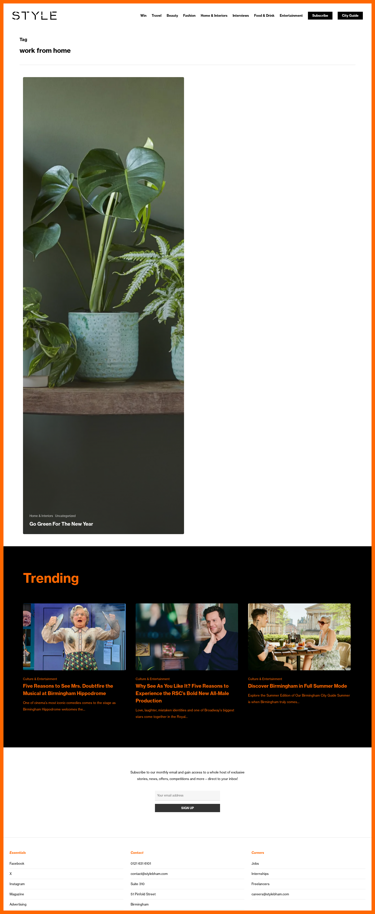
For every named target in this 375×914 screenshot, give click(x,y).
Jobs (255, 863)
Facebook (17, 863)
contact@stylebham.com (149, 874)
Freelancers (261, 884)
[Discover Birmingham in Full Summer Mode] (299, 654)
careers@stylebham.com (270, 894)
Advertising (18, 904)
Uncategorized (65, 516)
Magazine (17, 894)
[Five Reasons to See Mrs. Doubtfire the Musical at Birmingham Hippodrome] (74, 657)
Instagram (17, 884)
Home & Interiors (41, 516)
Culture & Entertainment (40, 679)
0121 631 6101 (141, 863)
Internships (260, 874)
